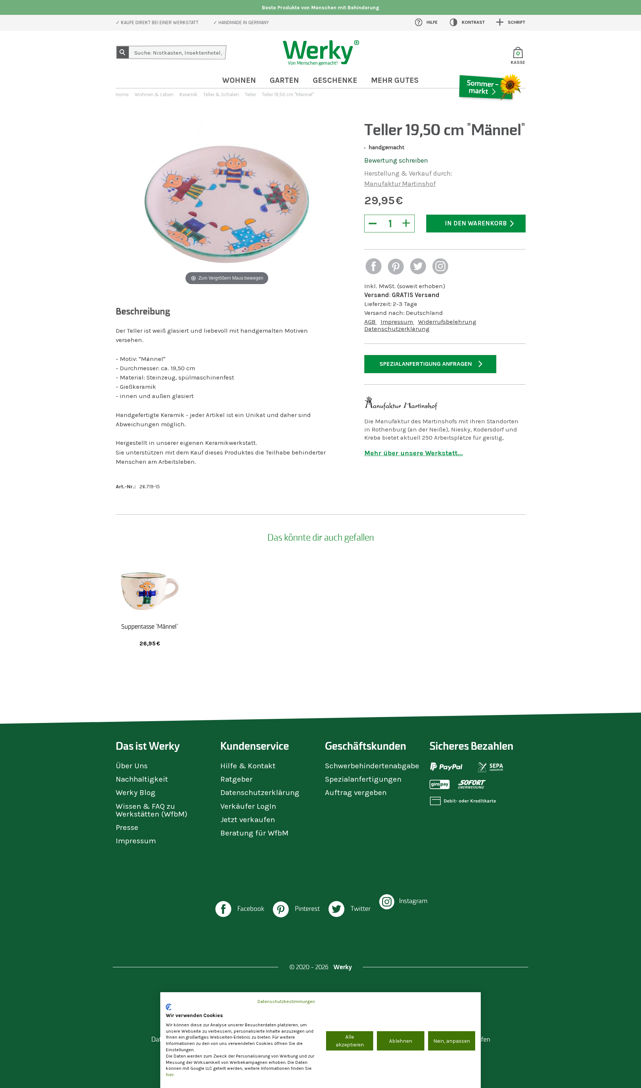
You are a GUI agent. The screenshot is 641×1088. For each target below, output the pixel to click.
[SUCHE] (122, 52)
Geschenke (335, 80)
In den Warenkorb (476, 223)
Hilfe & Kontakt (248, 765)
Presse (127, 827)
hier (170, 1074)
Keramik (188, 94)
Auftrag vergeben (356, 792)
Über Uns (132, 765)
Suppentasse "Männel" (149, 626)
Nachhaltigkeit (142, 779)
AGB (370, 321)
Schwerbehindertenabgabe (372, 765)
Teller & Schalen (221, 94)
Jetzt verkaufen (247, 819)
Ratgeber (236, 779)
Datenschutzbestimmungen (286, 1001)
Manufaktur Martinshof (400, 184)
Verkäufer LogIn (248, 806)
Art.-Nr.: (126, 486)
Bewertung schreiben (396, 160)
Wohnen (239, 80)
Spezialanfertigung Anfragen (425, 363)
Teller (250, 94)
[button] (373, 267)
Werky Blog (135, 792)
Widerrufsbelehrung (447, 321)
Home (122, 94)
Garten (284, 80)
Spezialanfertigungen (363, 779)
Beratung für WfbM (254, 832)
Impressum (397, 321)
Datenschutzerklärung (397, 328)
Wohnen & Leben (154, 94)
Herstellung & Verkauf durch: (408, 173)
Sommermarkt (489, 109)
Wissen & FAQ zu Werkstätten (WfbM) (151, 810)
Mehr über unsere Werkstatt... (413, 453)
